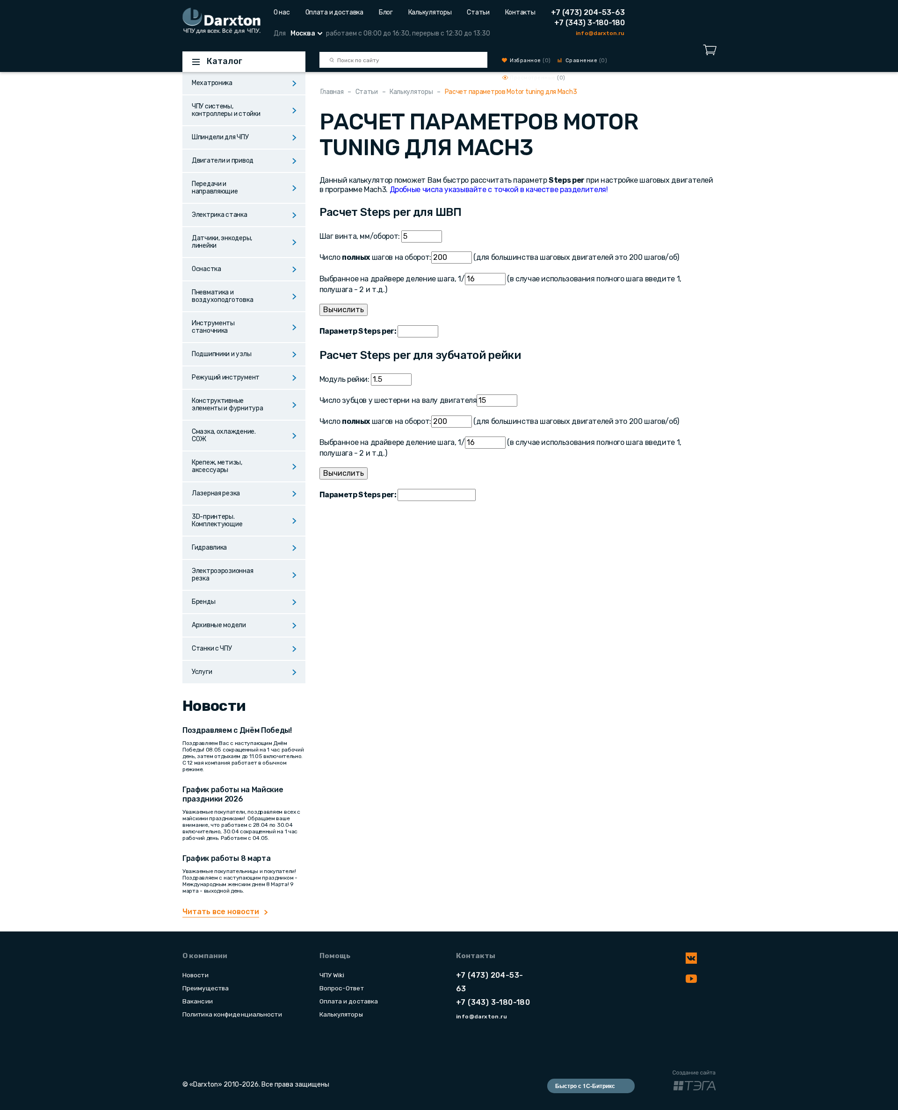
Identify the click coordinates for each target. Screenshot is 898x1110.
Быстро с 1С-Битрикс (585, 1085)
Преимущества (205, 988)
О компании (204, 956)
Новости (195, 975)
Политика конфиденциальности (232, 1014)
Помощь (334, 956)
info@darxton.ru (600, 33)
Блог (386, 12)
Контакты (520, 12)
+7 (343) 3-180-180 (589, 22)
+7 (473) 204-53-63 (588, 12)
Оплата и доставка (334, 12)
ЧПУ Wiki (332, 975)
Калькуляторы (430, 12)
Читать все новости (220, 911)
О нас (282, 12)
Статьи (478, 12)
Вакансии (197, 1001)
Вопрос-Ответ (341, 988)
